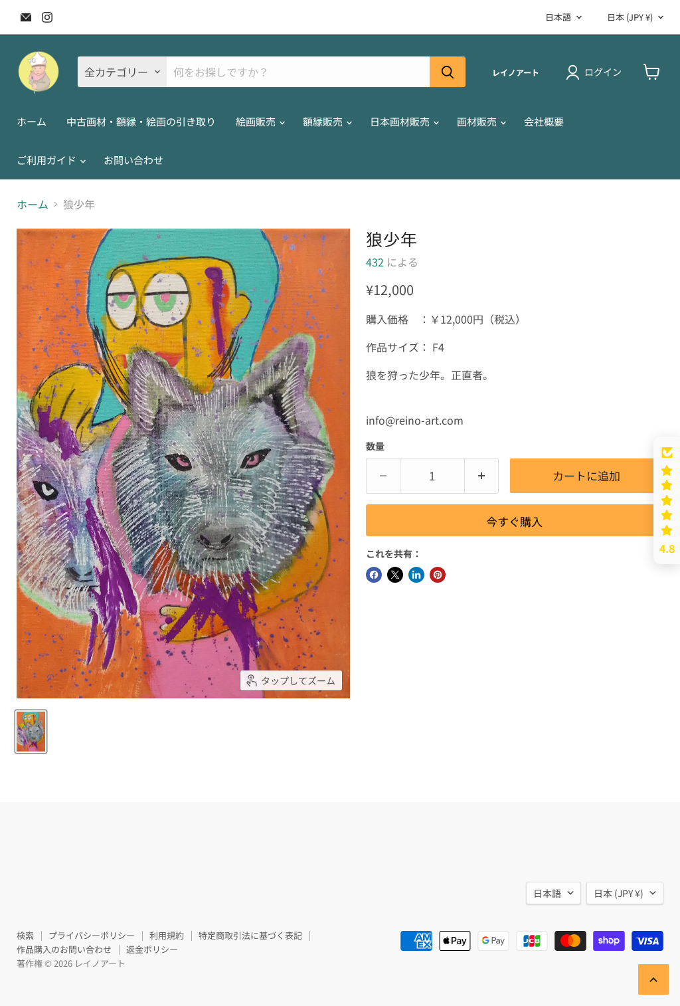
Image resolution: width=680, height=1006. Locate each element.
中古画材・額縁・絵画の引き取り (141, 121)
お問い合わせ (133, 160)
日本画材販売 (401, 121)
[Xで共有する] (395, 575)
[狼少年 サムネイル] (30, 731)
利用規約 (166, 935)
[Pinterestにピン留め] (438, 575)
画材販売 (478, 121)
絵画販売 (257, 121)
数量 (375, 446)
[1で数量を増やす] (482, 476)
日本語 (558, 17)
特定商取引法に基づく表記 (250, 935)
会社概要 (544, 121)
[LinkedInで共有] (416, 575)
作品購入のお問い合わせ (64, 949)
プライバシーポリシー (91, 935)
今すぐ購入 (514, 521)
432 (375, 262)
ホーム (31, 121)
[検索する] (448, 71)
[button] (666, 500)
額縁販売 (324, 121)
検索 (25, 935)
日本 (630, 17)
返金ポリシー (152, 949)
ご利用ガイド (47, 160)
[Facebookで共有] (374, 575)
